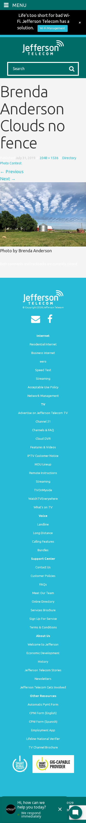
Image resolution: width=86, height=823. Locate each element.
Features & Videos (43, 447)
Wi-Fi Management (52, 28)
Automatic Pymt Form (43, 704)
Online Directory (43, 601)
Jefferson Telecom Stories (43, 670)
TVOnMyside (43, 490)
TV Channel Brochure (43, 747)
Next (8, 178)
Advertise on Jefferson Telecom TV (43, 412)
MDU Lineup (43, 464)
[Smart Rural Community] (20, 763)
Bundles (43, 550)
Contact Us (43, 567)
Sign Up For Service (43, 618)
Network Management (43, 395)
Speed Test (43, 370)
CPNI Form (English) (43, 713)
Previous (12, 171)
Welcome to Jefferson (43, 644)
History (43, 661)
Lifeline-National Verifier (43, 738)
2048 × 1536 (49, 158)
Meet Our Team (43, 593)
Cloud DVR (43, 438)
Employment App (43, 730)
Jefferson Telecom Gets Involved (43, 687)
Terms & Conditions (43, 627)
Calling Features (43, 541)
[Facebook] (51, 320)
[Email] (37, 320)
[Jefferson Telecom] (43, 47)
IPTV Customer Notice (43, 455)
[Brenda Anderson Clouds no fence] (43, 214)
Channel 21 (43, 421)
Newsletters (43, 678)
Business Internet (43, 352)
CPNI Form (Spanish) (43, 721)
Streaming (43, 378)
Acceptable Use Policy (43, 387)
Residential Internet (43, 344)
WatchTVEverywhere (43, 498)
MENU (19, 5)
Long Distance (43, 533)
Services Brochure (43, 610)
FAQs (43, 584)
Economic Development (43, 653)
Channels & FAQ (43, 430)
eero (43, 361)
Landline (43, 524)
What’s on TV (43, 507)
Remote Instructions (43, 473)
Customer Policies (43, 575)
